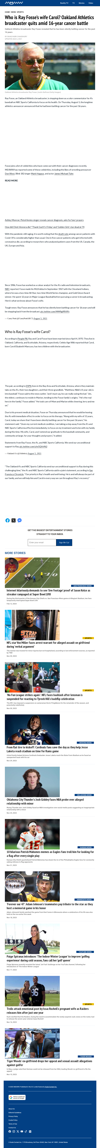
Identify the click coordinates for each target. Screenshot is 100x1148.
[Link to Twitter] (18, 1131)
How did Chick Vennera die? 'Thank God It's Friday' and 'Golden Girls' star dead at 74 (44, 227)
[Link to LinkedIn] (30, 1131)
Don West (10, 173)
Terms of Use (13, 1124)
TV (73, 3)
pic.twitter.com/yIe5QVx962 (33, 446)
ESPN (28, 386)
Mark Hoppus (37, 173)
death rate (63, 234)
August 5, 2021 (40, 318)
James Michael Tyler (63, 173)
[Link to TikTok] (26, 1132)
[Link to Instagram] (14, 1131)
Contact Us (12, 1128)
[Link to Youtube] (22, 1131)
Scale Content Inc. (51, 1087)
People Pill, (23, 338)
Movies (81, 3)
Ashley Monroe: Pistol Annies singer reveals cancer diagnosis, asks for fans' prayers (44, 220)
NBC (7, 289)
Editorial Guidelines (15, 1112)
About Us (12, 1109)
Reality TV (64, 3)
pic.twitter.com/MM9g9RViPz (54, 311)
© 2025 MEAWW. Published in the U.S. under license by (27, 1087)
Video (91, 3)
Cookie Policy (13, 1120)
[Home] (14, 3)
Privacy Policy (13, 1116)
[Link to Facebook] (10, 1131)
